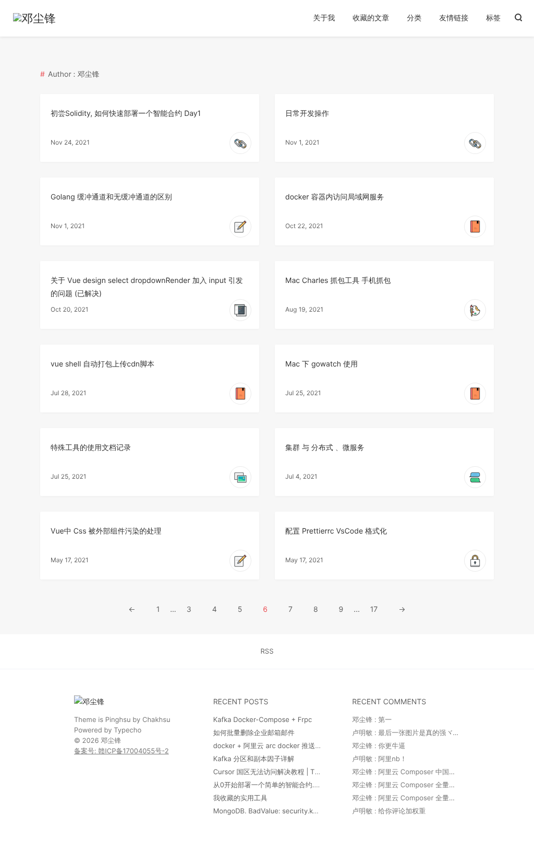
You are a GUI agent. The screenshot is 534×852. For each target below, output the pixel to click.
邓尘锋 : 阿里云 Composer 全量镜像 (407, 785)
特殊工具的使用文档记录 (91, 447)
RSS (267, 651)
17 (374, 609)
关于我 (324, 18)
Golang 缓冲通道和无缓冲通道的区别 (111, 197)
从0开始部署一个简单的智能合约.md (268, 785)
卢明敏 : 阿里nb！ (379, 759)
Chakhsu (156, 720)
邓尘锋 (111, 741)
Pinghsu (118, 720)
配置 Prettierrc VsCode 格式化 (336, 531)
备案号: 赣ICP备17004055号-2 (121, 751)
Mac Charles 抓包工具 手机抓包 (338, 280)
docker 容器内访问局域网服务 (334, 197)
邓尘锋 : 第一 (372, 720)
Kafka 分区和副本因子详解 (254, 759)
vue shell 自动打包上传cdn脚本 (102, 364)
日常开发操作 (307, 113)
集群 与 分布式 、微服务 (325, 447)
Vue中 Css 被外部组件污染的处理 (106, 531)
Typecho (127, 730)
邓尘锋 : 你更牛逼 (378, 746)
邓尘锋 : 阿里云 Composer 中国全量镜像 (414, 772)
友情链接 (453, 18)
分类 (414, 18)
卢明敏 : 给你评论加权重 (389, 811)
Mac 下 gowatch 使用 (321, 364)
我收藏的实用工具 (240, 798)
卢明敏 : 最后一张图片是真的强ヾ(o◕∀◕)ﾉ (415, 733)
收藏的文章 (371, 18)
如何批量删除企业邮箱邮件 (254, 733)
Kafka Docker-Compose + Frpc (262, 720)
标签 (493, 18)
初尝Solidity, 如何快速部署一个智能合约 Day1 (126, 113)
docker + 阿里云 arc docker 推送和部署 (274, 746)
